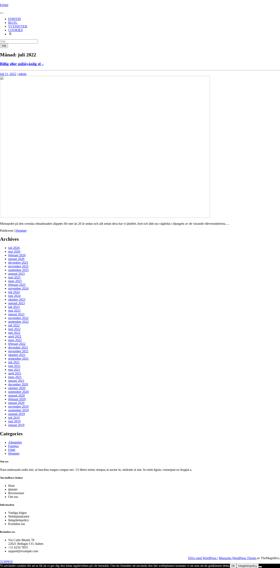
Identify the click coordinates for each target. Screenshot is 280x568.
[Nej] (260, 566)
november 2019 (18, 406)
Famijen (13, 446)
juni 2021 (14, 366)
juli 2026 (14, 248)
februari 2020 (17, 399)
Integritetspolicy (247, 565)
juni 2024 (14, 296)
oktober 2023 (16, 299)
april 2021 (14, 373)
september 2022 (18, 321)
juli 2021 (14, 362)
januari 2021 (16, 380)
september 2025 (18, 270)
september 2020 (18, 391)
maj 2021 (14, 369)
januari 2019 (16, 425)
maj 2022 (14, 332)
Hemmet (20, 230)
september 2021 (18, 358)
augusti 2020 (16, 395)
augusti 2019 (16, 414)
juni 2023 (14, 310)
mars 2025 (15, 281)
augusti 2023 (16, 303)
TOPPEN (6, 561)
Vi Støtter (17, 26)
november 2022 (18, 318)
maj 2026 (14, 251)
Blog (12, 22)
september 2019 (18, 410)
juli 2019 (14, 417)
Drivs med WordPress (202, 558)
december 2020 (18, 384)
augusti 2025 (16, 273)
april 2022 (14, 336)
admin (22, 74)
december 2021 (18, 347)
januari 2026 (16, 259)
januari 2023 (16, 314)
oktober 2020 (16, 388)
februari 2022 (17, 344)
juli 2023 (14, 307)
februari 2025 (17, 284)
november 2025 (18, 266)
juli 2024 (14, 292)
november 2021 (18, 351)
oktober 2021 (16, 355)
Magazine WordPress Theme (238, 558)
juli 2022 (14, 325)
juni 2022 (14, 329)
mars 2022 (15, 340)
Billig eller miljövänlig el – (22, 64)
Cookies (15, 30)
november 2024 (18, 288)
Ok (233, 565)
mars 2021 (15, 377)
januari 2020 (16, 403)
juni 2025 (14, 277)
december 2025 (18, 262)
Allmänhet (15, 442)
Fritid (11, 450)
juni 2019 (14, 421)
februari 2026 (17, 255)
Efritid (4, 5)
